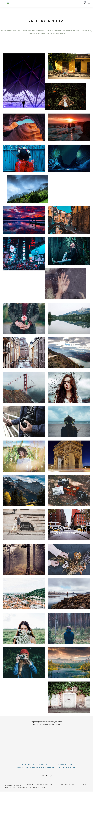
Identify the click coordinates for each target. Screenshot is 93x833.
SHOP (61, 785)
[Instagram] (50, 776)
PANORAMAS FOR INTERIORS (37, 785)
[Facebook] (42, 776)
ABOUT (67, 785)
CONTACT (75, 785)
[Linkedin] (46, 776)
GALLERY (53, 785)
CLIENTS (85, 785)
